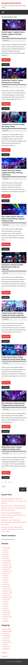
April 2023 (6, 621)
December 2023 (7, 617)
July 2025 (5, 575)
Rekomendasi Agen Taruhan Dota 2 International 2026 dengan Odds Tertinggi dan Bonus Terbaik (13, 522)
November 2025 (7, 567)
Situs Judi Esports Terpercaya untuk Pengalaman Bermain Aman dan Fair (13, 404)
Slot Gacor (5, 644)
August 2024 (6, 599)
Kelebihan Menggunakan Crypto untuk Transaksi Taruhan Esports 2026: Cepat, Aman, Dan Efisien (13, 501)
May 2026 (5, 554)
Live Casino (6, 638)
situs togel (4, 656)
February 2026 (7, 560)
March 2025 (6, 584)
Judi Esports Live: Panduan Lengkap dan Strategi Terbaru (13, 125)
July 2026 (5, 549)
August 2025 (6, 573)
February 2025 (7, 586)
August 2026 (6, 547)
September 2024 (7, 597)
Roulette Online (7, 642)
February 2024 (7, 612)
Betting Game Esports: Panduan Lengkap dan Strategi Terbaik (12, 448)
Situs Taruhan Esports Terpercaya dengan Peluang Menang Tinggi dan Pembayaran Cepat (13, 218)
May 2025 (5, 580)
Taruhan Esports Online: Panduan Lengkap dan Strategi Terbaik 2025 (13, 314)
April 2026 (6, 556)
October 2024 (6, 595)
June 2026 (6, 552)
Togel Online (6, 648)
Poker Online (6, 640)
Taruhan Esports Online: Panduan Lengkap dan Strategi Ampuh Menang (14, 358)
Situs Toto (4, 652)
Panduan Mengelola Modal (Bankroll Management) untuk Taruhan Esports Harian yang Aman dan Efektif (13, 515)
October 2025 (6, 569)
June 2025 (6, 578)
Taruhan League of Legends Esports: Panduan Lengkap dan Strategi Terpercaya (13, 34)
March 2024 (6, 610)
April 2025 (6, 582)
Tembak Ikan (6, 646)
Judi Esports (6, 64)
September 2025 (7, 571)
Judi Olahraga (6, 635)
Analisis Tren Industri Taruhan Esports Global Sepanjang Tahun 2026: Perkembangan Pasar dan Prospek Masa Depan (13, 508)
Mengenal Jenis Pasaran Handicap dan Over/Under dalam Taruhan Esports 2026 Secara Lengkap (12, 529)
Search (3, 486)
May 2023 (5, 619)
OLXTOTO (18, 661)
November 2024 (7, 593)
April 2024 (6, 608)
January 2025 (6, 588)
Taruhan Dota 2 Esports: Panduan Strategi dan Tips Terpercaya (12, 81)
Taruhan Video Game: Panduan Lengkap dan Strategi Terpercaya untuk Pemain (12, 172)
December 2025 (7, 565)
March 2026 (6, 558)
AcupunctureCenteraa (11, 3)
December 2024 (7, 591)
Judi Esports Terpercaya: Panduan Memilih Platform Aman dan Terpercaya (12, 267)
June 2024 (6, 604)
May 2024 (5, 606)
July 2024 (5, 601)
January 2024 (6, 614)
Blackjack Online (7, 631)
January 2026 (6, 562)
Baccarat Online (7, 629)
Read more (5, 60)
